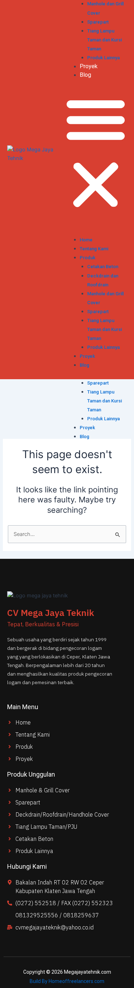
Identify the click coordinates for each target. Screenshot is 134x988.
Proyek (87, 427)
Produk (87, 257)
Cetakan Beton (102, 266)
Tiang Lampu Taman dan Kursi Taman (104, 400)
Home (86, 239)
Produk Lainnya (103, 418)
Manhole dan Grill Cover (105, 298)
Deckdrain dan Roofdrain (102, 280)
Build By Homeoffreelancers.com (67, 981)
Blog (84, 436)
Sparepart (98, 383)
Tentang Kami (94, 248)
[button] (96, 153)
